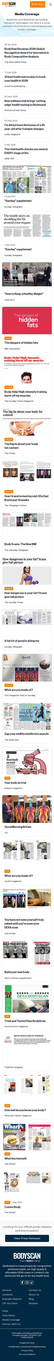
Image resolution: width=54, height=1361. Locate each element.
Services (6, 1290)
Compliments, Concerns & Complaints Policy (27, 1347)
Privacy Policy (27, 1350)
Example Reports (11, 1299)
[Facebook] (22, 1282)
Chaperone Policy (27, 1343)
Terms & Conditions (27, 1354)
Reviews (33, 1303)
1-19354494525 (27, 1337)
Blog (31, 1299)
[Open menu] (50, 4)
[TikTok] (32, 1282)
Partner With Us (11, 1324)
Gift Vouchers (9, 1303)
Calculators (8, 1315)
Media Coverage (11, 1320)
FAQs (5, 1311)
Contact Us (35, 1290)
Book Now (37, 4)
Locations (7, 1294)
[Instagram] (27, 1282)
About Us (34, 1294)
